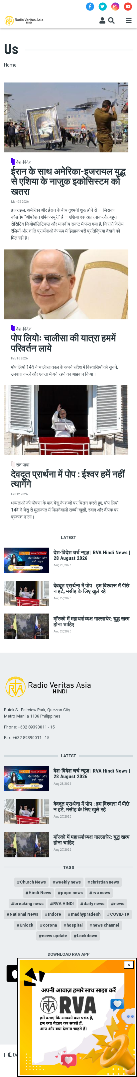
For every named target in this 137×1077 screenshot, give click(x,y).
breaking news (29, 903)
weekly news (68, 882)
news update (54, 935)
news (119, 903)
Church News (33, 882)
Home (10, 65)
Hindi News (40, 892)
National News (24, 914)
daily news (93, 903)
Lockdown (87, 935)
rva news (101, 892)
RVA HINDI (63, 903)
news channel (105, 925)
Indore (54, 914)
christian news (104, 882)
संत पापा (22, 464)
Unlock (26, 925)
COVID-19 (119, 914)
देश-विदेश (24, 162)
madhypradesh (85, 914)
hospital (75, 925)
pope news (72, 892)
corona (50, 925)
